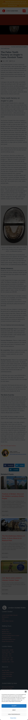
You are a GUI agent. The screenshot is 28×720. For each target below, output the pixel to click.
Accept (14, 705)
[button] (25, 691)
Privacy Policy (13, 717)
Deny (14, 710)
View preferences (14, 714)
